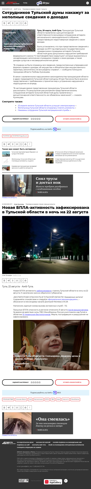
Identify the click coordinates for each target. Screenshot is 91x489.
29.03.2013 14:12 (7, 9)
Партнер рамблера (36, 480)
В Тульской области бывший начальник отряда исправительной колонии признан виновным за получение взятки (70, 153)
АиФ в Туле (17, 275)
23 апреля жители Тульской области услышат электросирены (46, 106)
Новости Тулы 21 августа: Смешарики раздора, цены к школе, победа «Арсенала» (47, 357)
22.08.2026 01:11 (7, 204)
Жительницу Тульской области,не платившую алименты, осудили (23, 160)
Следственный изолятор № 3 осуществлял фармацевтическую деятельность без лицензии (70, 160)
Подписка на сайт (23, 445)
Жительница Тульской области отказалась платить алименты (46, 108)
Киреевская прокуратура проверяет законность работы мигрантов (24, 167)
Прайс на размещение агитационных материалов (66, 445)
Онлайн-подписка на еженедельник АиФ (67, 442)
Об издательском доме (25, 442)
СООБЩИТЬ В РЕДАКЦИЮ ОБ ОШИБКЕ (29, 447)
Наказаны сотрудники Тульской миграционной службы (43, 110)
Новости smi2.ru (9, 197)
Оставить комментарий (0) (72, 119)
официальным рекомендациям (62, 299)
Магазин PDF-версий (43, 442)
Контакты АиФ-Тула (39, 445)
